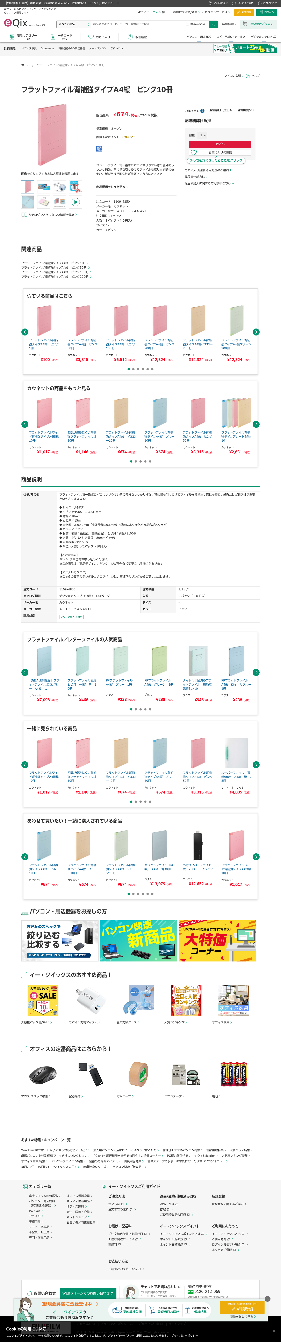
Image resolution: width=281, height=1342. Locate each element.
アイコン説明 (233, 76)
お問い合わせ (270, 3)
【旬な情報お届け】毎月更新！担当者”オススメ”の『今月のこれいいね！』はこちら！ (60, 3)
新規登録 (247, 12)
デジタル (261, 37)
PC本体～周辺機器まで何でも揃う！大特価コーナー (127, 1156)
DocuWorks (47, 48)
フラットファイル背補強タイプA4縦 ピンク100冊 (55, 272)
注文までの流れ (118, 1209)
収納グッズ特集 (240, 1150)
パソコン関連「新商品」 (128, 1167)
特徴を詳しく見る (241, 1316)
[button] (52, 136)
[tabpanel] (44, 334)
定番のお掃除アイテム (103, 1161)
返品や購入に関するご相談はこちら (208, 183)
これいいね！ (117, 48)
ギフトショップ (77, 1217)
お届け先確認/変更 (185, 12)
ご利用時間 (219, 1239)
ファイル (35, 1216)
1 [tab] (129, 369)
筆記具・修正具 (39, 1232)
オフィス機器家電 (78, 1196)
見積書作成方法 (195, 177)
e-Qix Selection (205, 1156)
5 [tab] (147, 369)
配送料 (112, 1244)
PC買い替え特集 (177, 1156)
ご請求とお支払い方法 (122, 1269)
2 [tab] (133, 369)
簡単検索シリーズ (94, 1167)
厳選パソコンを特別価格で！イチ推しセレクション (54, 1156)
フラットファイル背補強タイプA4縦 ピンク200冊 (55, 276)
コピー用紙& (231, 37)
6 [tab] (152, 369)
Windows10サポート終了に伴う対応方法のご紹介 (54, 1150)
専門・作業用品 (39, 1237)
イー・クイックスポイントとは (180, 1234)
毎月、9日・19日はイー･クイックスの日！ (49, 1167)
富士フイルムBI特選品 (43, 1196)
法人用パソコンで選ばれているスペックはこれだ (125, 1150)
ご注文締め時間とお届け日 (125, 1234)
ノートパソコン (97, 48)
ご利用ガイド (221, 3)
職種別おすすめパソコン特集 (181, 1150)
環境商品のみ (197, 24)
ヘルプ (256, 76)
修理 (163, 1209)
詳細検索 (228, 24)
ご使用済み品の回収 (173, 1215)
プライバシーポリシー (184, 1336)
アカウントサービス (215, 12)
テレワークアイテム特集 (67, 1161)
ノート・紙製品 (39, 1227)
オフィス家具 (29, 48)
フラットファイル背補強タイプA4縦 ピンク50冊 (54, 267)
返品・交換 (167, 1204)
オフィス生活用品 (78, 1201)
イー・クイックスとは (226, 1234)
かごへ (220, 144)
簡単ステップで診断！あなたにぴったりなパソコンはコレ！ (186, 1161)
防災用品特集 (132, 1161)
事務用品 (35, 1221)
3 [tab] (138, 369)
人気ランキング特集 (235, 1156)
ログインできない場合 (226, 1244)
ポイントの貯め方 (171, 1239)
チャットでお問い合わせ (159, 1287)
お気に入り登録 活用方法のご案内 (207, 170)
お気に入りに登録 (220, 152)
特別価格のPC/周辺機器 (71, 48)
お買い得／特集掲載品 (81, 1222)
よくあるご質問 (245, 3)
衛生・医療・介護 (78, 1212)
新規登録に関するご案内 (228, 1204)
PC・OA (34, 1211)
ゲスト (156, 12)
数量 (192, 135)
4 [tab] (143, 369)
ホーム (25, 65)
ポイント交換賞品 (171, 1244)
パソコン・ (199, 37)
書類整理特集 (215, 1150)
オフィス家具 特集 (33, 1161)
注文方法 (114, 1204)
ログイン (269, 12)
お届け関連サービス (121, 1239)
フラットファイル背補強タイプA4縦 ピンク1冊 (53, 263)
